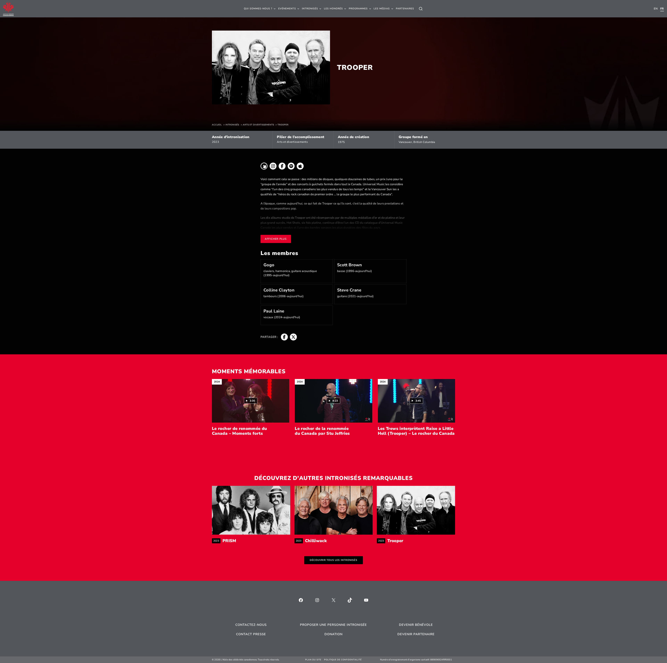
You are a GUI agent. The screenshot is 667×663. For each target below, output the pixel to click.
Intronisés (310, 8)
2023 (215, 142)
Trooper (395, 540)
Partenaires (405, 8)
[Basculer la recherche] (421, 9)
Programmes (358, 8)
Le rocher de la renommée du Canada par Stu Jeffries (322, 431)
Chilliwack (316, 540)
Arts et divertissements (292, 142)
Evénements (287, 8)
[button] (250, 400)
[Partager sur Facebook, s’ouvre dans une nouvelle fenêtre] (284, 336)
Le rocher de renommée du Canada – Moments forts (239, 431)
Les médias (382, 8)
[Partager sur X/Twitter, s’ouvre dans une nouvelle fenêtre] (293, 336)
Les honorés (333, 8)
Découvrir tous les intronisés (333, 560)
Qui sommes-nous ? (258, 8)
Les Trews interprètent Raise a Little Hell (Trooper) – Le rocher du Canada (416, 431)
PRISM (229, 540)
